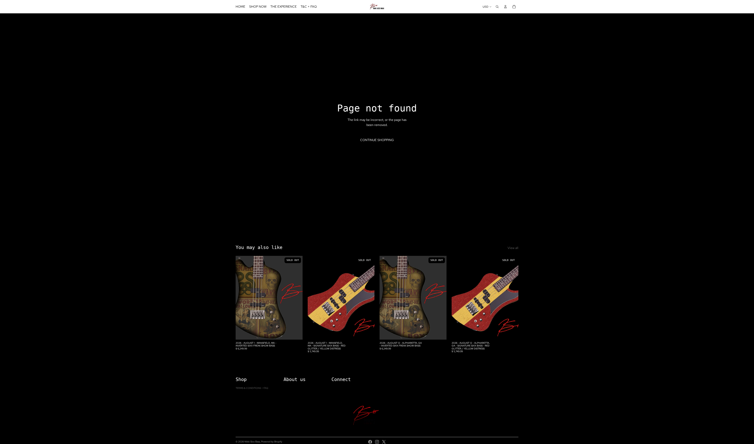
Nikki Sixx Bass (252, 441)
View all (513, 248)
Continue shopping (377, 140)
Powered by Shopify (271, 441)
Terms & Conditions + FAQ (252, 388)
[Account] (505, 6)
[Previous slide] (241, 298)
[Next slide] (297, 298)
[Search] (497, 6)
